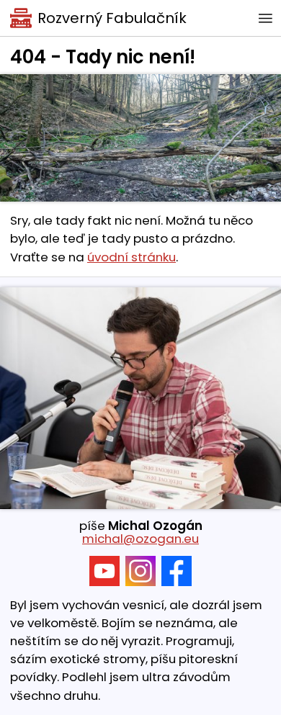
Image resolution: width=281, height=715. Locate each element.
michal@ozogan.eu (140, 538)
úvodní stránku (131, 257)
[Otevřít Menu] (265, 18)
